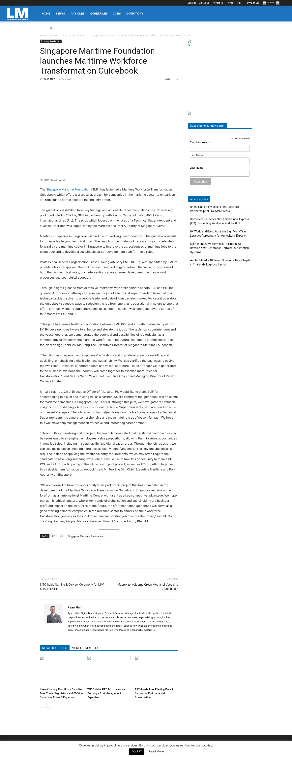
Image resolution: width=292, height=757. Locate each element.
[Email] (90, 560)
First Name (197, 155)
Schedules (99, 13)
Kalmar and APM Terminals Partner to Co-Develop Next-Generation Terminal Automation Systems (219, 248)
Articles (78, 13)
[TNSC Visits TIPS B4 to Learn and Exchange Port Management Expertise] (109, 671)
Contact (192, 2)
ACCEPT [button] (136, 751)
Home (46, 13)
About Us (204, 2)
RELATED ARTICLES (54, 648)
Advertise (218, 2)
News (60, 13)
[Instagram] (16, 3)
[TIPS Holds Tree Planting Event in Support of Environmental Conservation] (156, 671)
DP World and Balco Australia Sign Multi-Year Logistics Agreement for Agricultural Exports (218, 233)
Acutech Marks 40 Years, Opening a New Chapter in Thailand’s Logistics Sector (220, 262)
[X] (30, 3)
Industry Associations (74, 35)
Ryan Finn (49, 78)
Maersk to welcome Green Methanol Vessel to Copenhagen (148, 587)
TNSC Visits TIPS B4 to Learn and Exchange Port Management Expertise (106, 693)
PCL (54, 536)
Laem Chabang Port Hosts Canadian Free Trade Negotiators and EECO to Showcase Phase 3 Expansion (61, 693)
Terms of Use (252, 2)
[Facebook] (10, 3)
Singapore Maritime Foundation (68, 189)
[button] (280, 14)
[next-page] (48, 705)
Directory (134, 13)
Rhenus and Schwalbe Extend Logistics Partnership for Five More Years (214, 209)
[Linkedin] (23, 3)
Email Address (200, 142)
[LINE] (62, 560)
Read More (156, 751)
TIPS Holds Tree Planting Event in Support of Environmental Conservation (154, 693)
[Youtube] (36, 3)
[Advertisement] (220, 79)
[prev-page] (42, 705)
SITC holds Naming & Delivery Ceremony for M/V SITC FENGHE (72, 587)
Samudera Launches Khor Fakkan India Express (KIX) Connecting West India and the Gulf (219, 221)
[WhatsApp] (71, 560)
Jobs (117, 13)
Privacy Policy (234, 2)
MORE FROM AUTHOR (86, 648)
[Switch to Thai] (280, 3)
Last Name (196, 167)
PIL (62, 536)
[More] (99, 560)
